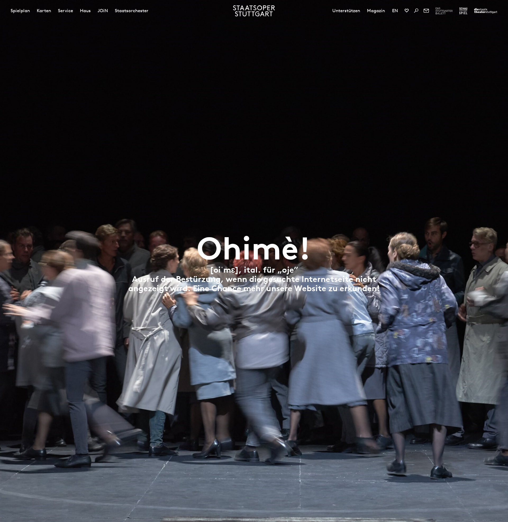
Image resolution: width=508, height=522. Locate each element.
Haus (85, 11)
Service (65, 11)
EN (395, 11)
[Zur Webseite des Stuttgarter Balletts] (444, 11)
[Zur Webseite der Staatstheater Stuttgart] (485, 11)
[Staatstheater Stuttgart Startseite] (254, 10)
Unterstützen (346, 11)
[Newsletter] (426, 10)
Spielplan (20, 11)
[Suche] (416, 10)
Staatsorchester (131, 11)
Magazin (376, 11)
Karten (44, 11)
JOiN (103, 11)
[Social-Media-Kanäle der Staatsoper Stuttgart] (407, 10)
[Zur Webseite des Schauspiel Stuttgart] (463, 11)
